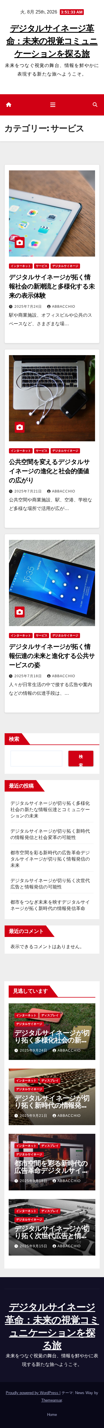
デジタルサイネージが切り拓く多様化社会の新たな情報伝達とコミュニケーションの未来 (50, 809)
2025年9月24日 (34, 1050)
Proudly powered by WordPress (33, 1393)
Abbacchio (63, 307)
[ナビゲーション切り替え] (53, 104)
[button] (95, 104)
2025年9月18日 (34, 1181)
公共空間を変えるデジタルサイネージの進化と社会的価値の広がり (49, 471)
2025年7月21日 (28, 491)
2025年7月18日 (28, 676)
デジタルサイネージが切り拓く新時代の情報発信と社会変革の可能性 (52, 1105)
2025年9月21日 (34, 1116)
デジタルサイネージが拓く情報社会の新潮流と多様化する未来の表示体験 (52, 286)
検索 (14, 739)
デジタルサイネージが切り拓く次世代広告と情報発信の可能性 (52, 1235)
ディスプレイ (50, 1015)
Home (52, 1414)
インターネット (21, 265)
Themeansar (51, 1400)
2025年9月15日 (34, 1246)
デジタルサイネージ (65, 265)
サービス (41, 265)
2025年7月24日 (28, 307)
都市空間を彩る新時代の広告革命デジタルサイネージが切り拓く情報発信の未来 (50, 859)
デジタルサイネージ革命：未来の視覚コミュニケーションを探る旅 (52, 41)
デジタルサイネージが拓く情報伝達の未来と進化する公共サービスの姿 (52, 656)
